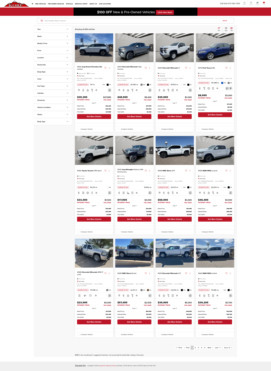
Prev (187, 347)
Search (225, 21)
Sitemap (108, 365)
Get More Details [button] (94, 116)
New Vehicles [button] (40, 4)
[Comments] (109, 90)
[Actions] (109, 68)
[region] (94, 109)
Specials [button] (69, 4)
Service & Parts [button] (81, 4)
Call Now (224, 3)
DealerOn (102, 365)
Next (210, 347)
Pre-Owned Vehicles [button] (56, 4)
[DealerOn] (80, 365)
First (179, 347)
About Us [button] (93, 4)
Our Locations (105, 4)
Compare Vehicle (87, 129)
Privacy (114, 365)
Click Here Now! (165, 12)
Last (217, 347)
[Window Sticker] (230, 88)
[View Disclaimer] (96, 90)
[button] (111, 48)
